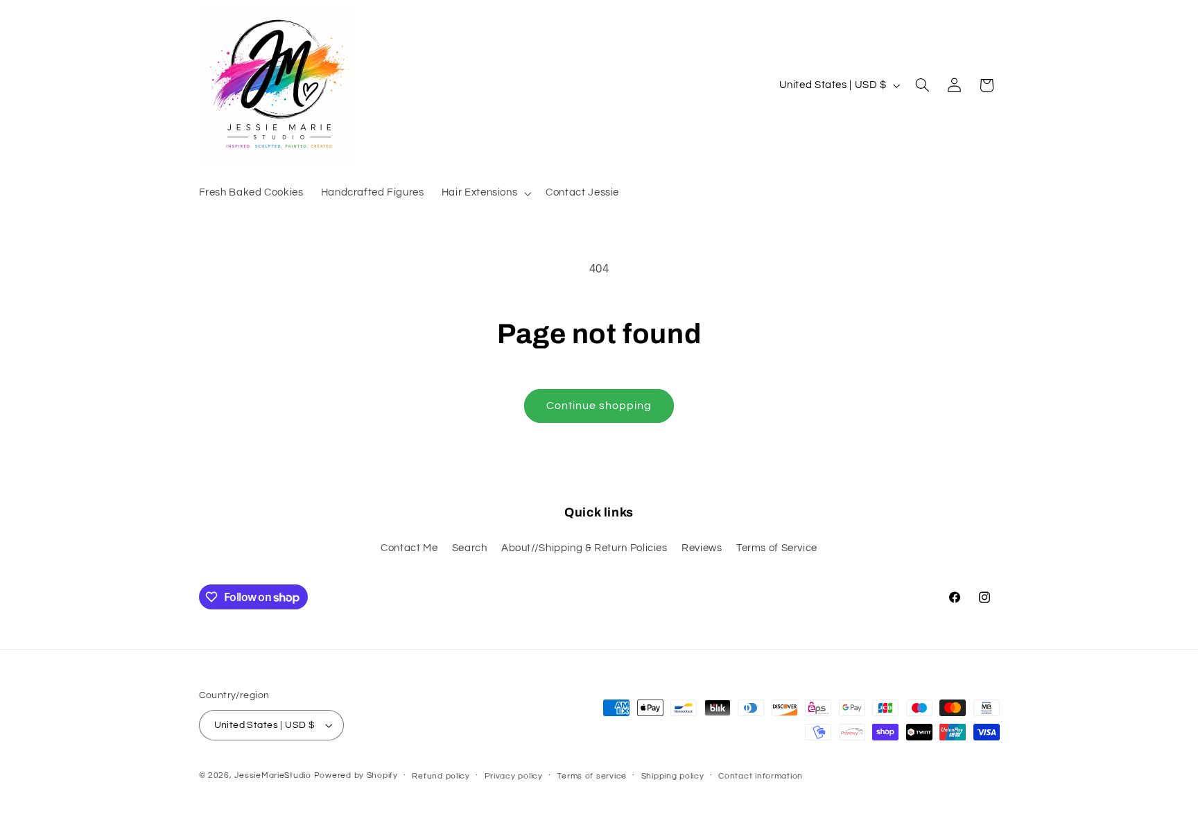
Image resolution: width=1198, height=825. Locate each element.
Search (469, 548)
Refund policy (441, 776)
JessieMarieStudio (272, 775)
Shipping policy (672, 776)
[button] (485, 193)
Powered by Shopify (356, 775)
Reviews (702, 548)
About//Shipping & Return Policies (584, 548)
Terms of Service (776, 548)
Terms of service (592, 776)
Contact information (760, 776)
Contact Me (409, 548)
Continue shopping (599, 405)
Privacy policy (514, 776)
